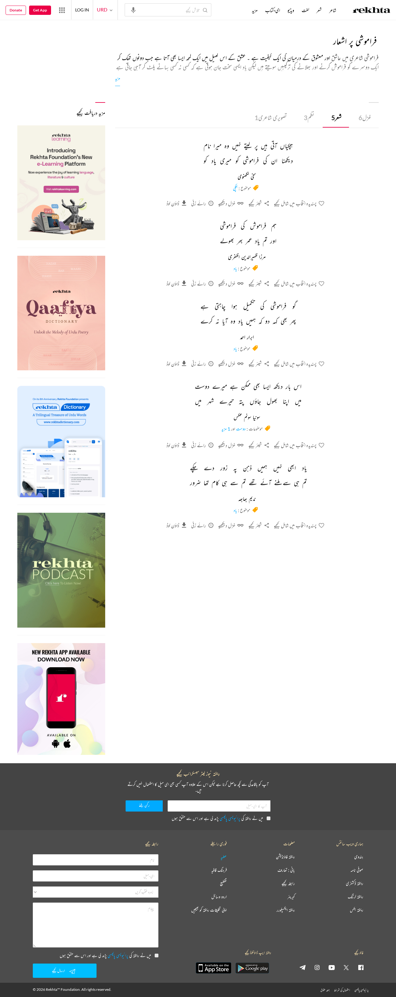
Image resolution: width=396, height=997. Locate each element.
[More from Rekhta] (61, 9)
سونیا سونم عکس (247, 418)
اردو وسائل (219, 896)
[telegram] (303, 967)
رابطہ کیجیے (288, 883)
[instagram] (317, 967)
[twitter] (346, 967)
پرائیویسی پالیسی (230, 818)
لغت (305, 10)
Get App (40, 10)
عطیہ (224, 857)
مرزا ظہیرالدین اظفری (247, 257)
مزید (117, 78)
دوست (241, 429)
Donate (16, 10)
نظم (309, 117)
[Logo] (371, 11)
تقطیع (223, 883)
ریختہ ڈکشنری (354, 883)
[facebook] (361, 967)
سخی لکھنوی (247, 177)
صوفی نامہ (357, 870)
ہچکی (235, 188)
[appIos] (213, 967)
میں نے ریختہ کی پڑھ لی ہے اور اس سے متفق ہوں (217, 818)
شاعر (332, 10)
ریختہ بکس (356, 910)
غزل (365, 117)
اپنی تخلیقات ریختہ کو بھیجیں (209, 910)
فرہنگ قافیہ (219, 870)
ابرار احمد (247, 337)
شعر (336, 117)
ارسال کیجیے (58, 970)
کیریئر (291, 896)
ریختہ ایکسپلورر (286, 910)
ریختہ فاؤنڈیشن (285, 857)
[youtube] (332, 967)
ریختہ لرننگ (355, 896)
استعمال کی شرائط (342, 990)
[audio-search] (133, 9)
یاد (235, 268)
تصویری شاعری (271, 117)
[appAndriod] (252, 967)
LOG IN (82, 9)
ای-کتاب (272, 10)
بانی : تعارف (286, 870)
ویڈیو (290, 10)
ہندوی (358, 857)
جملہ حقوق (325, 990)
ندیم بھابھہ (247, 499)
